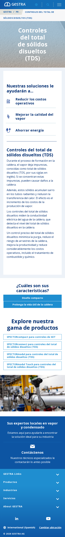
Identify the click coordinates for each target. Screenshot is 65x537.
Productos (10, 482)
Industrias (10, 490)
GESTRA (7, 11)
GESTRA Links (12, 473)
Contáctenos (33, 452)
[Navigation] (59, 4)
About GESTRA (12, 506)
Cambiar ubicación (50, 527)
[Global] (36, 4)
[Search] (47, 4)
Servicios (9, 498)
